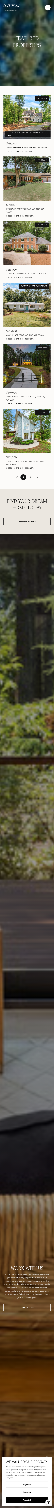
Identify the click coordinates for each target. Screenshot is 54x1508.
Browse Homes (27, 521)
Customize (27, 1492)
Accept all (27, 1500)
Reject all (27, 1484)
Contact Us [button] (27, 1307)
